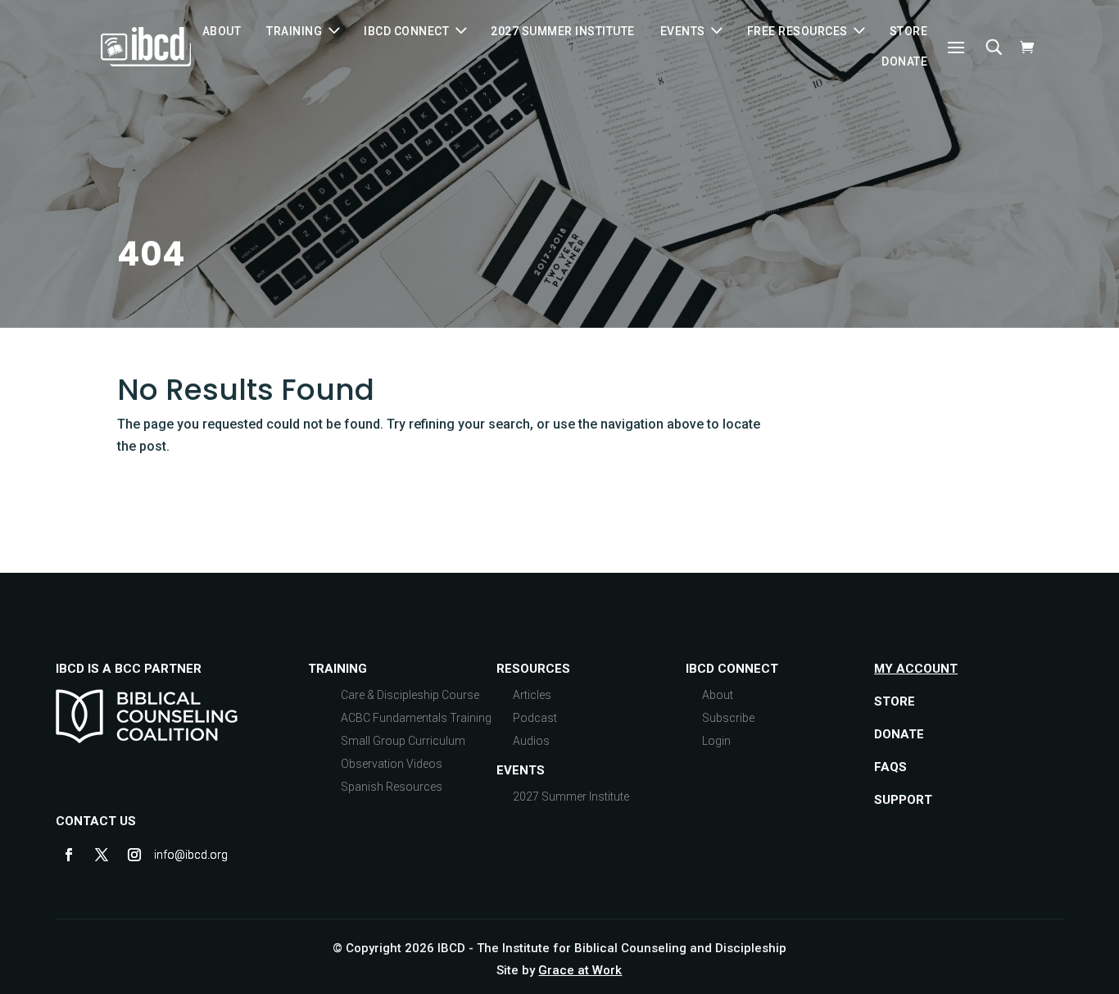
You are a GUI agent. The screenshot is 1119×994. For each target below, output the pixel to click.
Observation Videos (391, 763)
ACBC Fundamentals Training (416, 717)
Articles (532, 694)
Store (909, 31)
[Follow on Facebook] (69, 855)
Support (903, 799)
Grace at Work (580, 970)
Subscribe (728, 717)
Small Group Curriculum (403, 740)
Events (520, 770)
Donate (904, 61)
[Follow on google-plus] (167, 855)
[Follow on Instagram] (134, 855)
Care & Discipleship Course (410, 694)
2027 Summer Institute (563, 31)
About (222, 31)
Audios (531, 740)
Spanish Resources (391, 786)
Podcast (535, 717)
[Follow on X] (101, 855)
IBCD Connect (406, 31)
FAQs (890, 767)
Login (716, 740)
